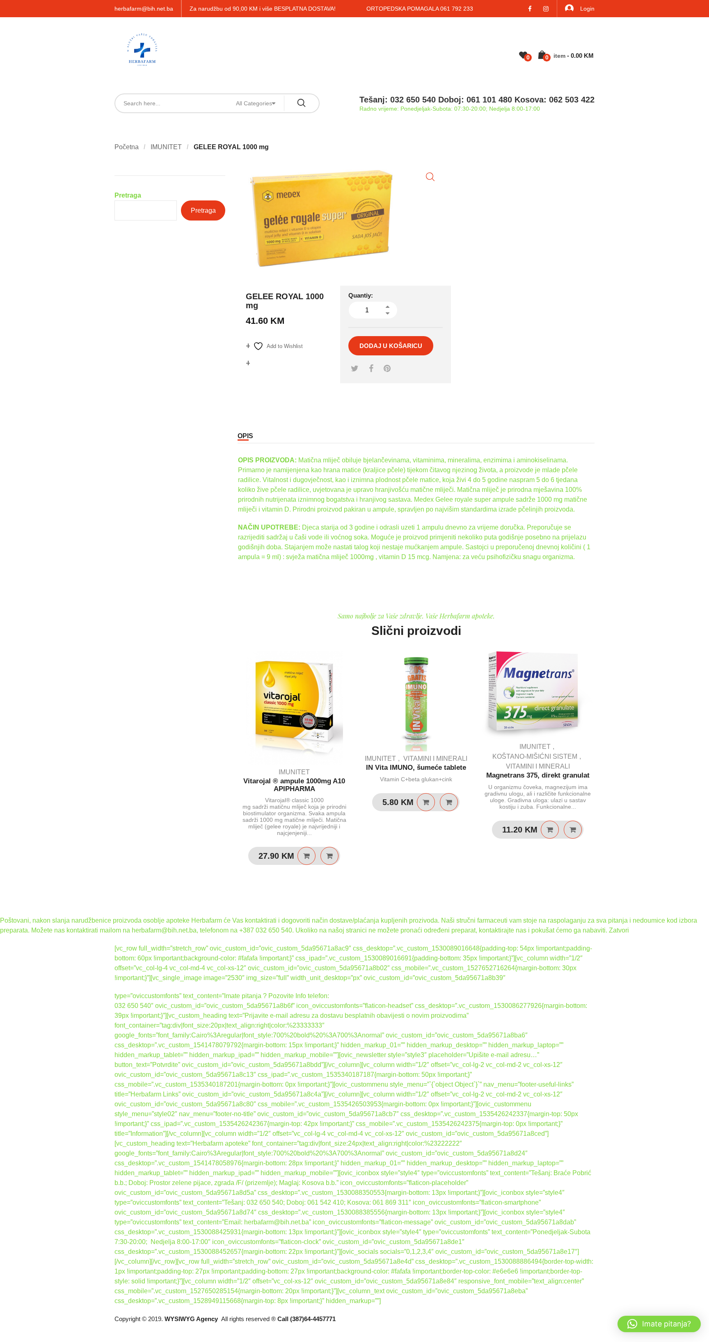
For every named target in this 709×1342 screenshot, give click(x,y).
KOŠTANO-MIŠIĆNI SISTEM (534, 756)
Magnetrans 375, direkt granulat (538, 775)
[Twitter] (355, 368)
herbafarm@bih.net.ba (143, 8)
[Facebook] (371, 368)
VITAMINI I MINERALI (435, 758)
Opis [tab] (245, 435)
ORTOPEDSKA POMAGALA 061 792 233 (419, 8)
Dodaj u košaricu (390, 345)
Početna (126, 146)
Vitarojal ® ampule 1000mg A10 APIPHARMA (294, 785)
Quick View (329, 856)
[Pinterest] (387, 368)
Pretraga (127, 195)
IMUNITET (166, 146)
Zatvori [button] (619, 930)
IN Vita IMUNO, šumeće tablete (416, 767)
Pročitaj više (426, 802)
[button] (430, 176)
